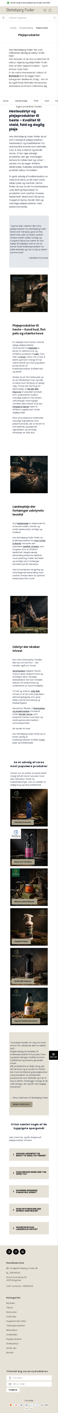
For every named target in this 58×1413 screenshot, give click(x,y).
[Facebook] (9, 1252)
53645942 (15, 1272)
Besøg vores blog (21, 1104)
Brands (10, 1352)
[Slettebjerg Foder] (20, 10)
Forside (29, 1400)
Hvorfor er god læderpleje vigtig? (27, 1228)
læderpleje (22, 523)
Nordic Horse (25, 714)
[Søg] (54, 17)
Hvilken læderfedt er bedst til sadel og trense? (31, 1154)
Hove (5, 100)
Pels (36, 100)
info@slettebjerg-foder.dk (24, 1268)
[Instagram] (16, 1252)
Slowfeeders (19, 671)
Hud (47, 100)
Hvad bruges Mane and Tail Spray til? (31, 1173)
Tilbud (9, 1307)
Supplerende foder (16, 1321)
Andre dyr (11, 1348)
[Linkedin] (22, 1252)
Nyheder (10, 1303)
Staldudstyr (12, 1343)
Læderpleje (21, 100)
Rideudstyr (12, 1330)
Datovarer (11, 1312)
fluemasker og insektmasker (29, 710)
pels (36, 354)
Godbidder (11, 1334)
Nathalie (32, 348)
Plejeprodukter (14, 1339)
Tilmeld (13, 1390)
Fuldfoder (11, 1316)
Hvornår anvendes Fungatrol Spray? (26, 1191)
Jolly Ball (35, 691)
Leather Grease (31, 546)
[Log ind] (45, 10)
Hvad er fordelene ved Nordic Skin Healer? (28, 1209)
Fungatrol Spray (21, 406)
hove (22, 356)
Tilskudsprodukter (15, 1325)
